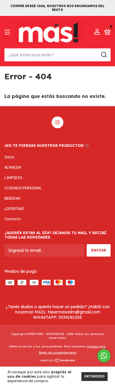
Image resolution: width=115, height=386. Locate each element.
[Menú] (8, 32)
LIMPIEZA (13, 177)
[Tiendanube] (57, 361)
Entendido (94, 376)
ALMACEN (12, 167)
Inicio (9, 157)
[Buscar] (104, 55)
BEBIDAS (12, 198)
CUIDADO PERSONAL (23, 188)
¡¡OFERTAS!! (14, 208)
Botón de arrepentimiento (57, 352)
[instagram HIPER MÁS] (57, 122)
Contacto (12, 219)
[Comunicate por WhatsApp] (104, 355)
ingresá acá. (96, 346)
